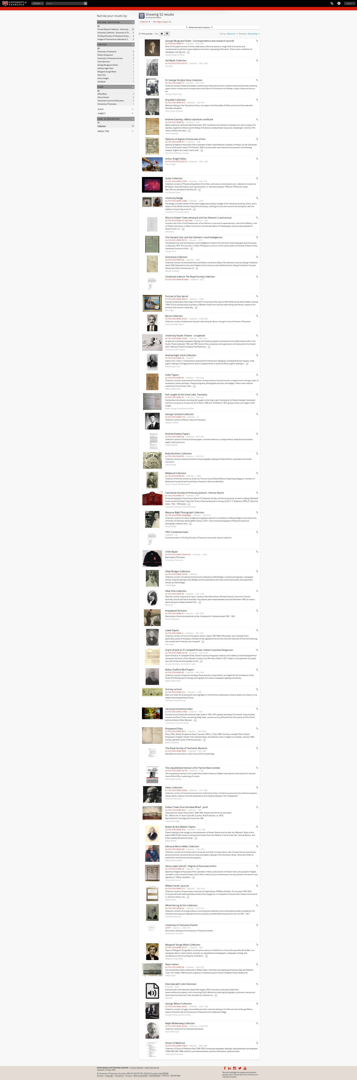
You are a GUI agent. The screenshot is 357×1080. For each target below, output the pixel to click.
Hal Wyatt (101, 81)
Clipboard (331, 3)
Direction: (243, 33)
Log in (348, 3)
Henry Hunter (103, 97)
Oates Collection (173, 787)
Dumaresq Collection (176, 257)
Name (100, 86)
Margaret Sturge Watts (106, 71)
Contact (100, 1075)
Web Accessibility (140, 1075)
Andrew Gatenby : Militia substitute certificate (189, 119)
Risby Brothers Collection (178, 453)
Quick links (338, 3)
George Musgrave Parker (107, 65)
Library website (136, 1067)
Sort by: (223, 33)
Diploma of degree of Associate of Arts (185, 139)
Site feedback (154, 1075)
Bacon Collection (174, 315)
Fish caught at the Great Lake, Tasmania (186, 394)
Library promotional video (179, 708)
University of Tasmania (106, 51)
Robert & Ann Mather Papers (180, 826)
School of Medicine (175, 1042)
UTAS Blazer (171, 551)
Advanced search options (199, 27)
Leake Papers (172, 630)
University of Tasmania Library (110, 58)
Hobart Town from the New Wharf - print (186, 807)
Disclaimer (119, 1075)
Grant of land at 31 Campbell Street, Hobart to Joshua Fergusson (199, 649)
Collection (101, 126)
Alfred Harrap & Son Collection (181, 905)
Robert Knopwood (105, 55)
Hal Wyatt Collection (175, 60)
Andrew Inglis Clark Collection (180, 355)
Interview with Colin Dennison (180, 984)
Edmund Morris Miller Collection (182, 846)
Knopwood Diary (174, 728)
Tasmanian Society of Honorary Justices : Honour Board (194, 492)
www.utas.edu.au (152, 1067)
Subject (102, 113)
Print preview (147, 33)
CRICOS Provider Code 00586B (155, 1073)
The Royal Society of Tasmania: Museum (186, 748)
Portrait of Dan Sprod (176, 296)
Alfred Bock (102, 94)
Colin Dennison (103, 61)
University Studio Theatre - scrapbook (185, 335)
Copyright (109, 1075)
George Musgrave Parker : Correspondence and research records (199, 40)
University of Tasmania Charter (181, 925)
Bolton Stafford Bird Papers (179, 669)
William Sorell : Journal (177, 885)
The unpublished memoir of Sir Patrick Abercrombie (192, 767)
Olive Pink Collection (175, 591)
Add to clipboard (257, 40)
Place (100, 109)
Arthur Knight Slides (175, 158)
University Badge (174, 198)
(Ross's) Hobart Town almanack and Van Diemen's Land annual (198, 217)
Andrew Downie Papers (177, 433)
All (98, 26)
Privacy (129, 1075)
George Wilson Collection (178, 1003)
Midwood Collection (175, 473)
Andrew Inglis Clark (105, 68)
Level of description (109, 119)
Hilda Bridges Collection (177, 571)
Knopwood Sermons (176, 610)
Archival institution (109, 22)
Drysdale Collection (175, 99)
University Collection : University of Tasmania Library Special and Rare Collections (130, 32)
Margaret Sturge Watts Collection (182, 944)
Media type (103, 131)
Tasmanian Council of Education (110, 100)
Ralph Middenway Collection (180, 1023)
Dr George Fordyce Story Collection (183, 80)
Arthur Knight (103, 78)
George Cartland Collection (179, 414)
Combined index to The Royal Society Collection (190, 276)
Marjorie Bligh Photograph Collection (184, 512)
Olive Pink (101, 75)
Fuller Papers (172, 374)
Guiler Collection (174, 178)
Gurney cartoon (173, 689)
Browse (37, 3)
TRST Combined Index (176, 532)
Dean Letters (172, 964)
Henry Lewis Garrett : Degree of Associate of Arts (190, 866)
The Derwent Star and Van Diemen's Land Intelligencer (194, 237)
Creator (102, 44)
